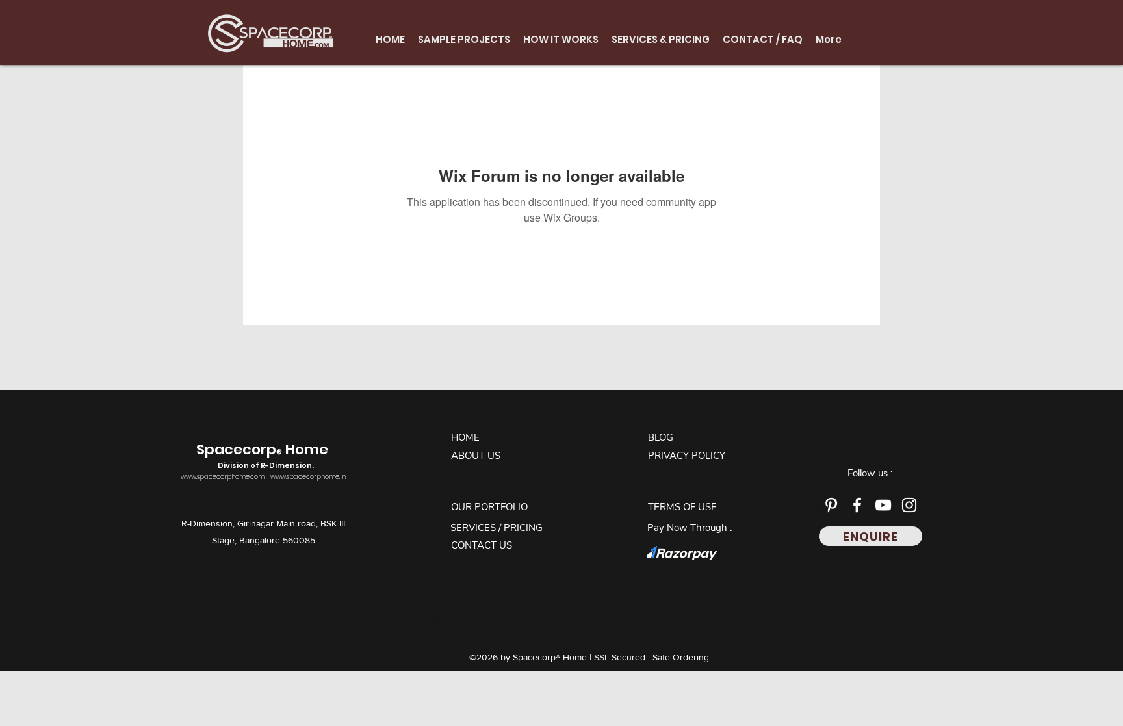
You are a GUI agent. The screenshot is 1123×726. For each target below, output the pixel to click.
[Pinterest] (831, 505)
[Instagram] (909, 505)
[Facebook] (857, 505)
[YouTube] (883, 505)
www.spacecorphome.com (223, 477)
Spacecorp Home (263, 455)
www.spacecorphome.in (308, 477)
